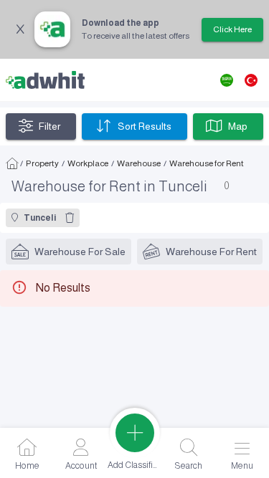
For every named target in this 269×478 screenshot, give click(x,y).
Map (237, 126)
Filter (49, 126)
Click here (232, 29)
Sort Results (144, 126)
